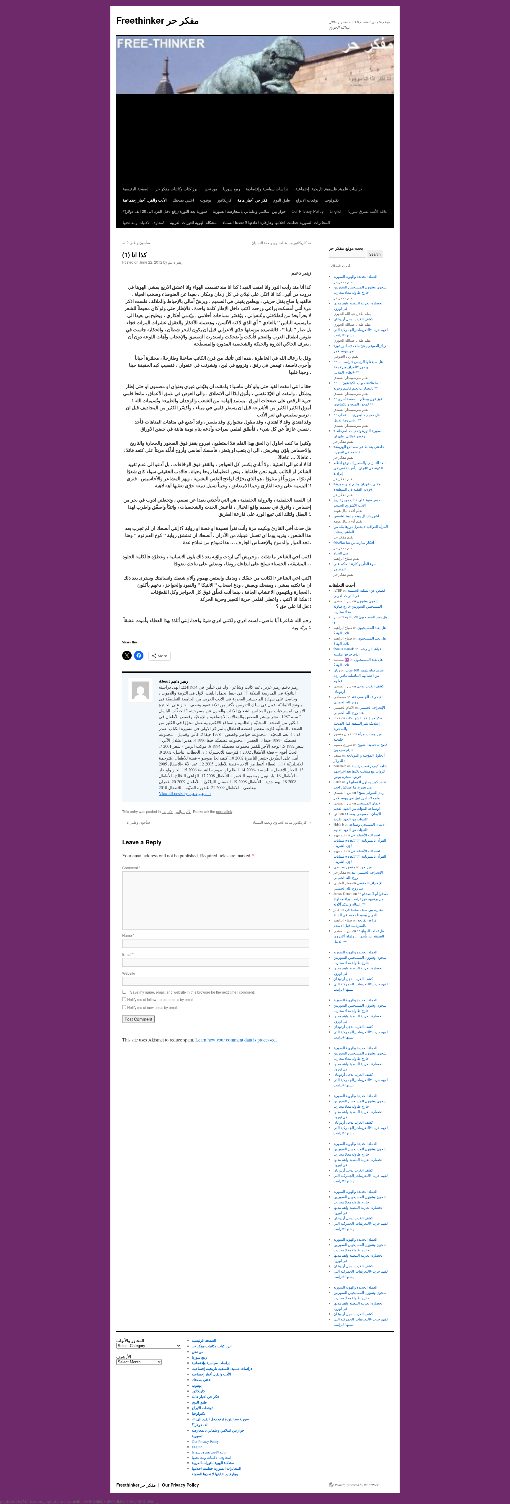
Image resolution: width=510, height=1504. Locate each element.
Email (128, 954)
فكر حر (167, 811)
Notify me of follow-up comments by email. (160, 999)
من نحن (366, 866)
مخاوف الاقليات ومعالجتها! (143, 222)
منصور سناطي (344, 866)
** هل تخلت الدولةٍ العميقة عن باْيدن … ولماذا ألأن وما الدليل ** (359, 936)
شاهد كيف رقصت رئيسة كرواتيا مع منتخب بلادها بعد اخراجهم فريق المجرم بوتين (360, 771)
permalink (224, 811)
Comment (131, 867)
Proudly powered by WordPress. (357, 1484)
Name (128, 935)
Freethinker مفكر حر (157, 20)
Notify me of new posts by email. (153, 1007)
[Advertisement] (255, 139)
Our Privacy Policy (308, 211)
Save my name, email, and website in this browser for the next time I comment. (192, 991)
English (336, 211)
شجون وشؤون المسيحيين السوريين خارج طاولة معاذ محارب (358, 606)
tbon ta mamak (344, 648)
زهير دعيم (175, 262)
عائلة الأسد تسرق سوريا (368, 211)
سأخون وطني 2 (136, 242)
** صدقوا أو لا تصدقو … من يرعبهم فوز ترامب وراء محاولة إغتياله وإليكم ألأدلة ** (361, 898)
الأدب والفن (182, 811)
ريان (337, 670)
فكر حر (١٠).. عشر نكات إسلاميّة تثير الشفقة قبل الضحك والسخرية (358, 723)
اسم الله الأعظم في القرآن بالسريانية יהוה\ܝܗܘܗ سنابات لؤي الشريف (360, 840)
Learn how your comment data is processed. (236, 1039)
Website (128, 973)
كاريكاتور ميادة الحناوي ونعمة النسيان (281, 242)
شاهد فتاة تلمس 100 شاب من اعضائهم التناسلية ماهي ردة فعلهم (359, 675)
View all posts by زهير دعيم (185, 793)
